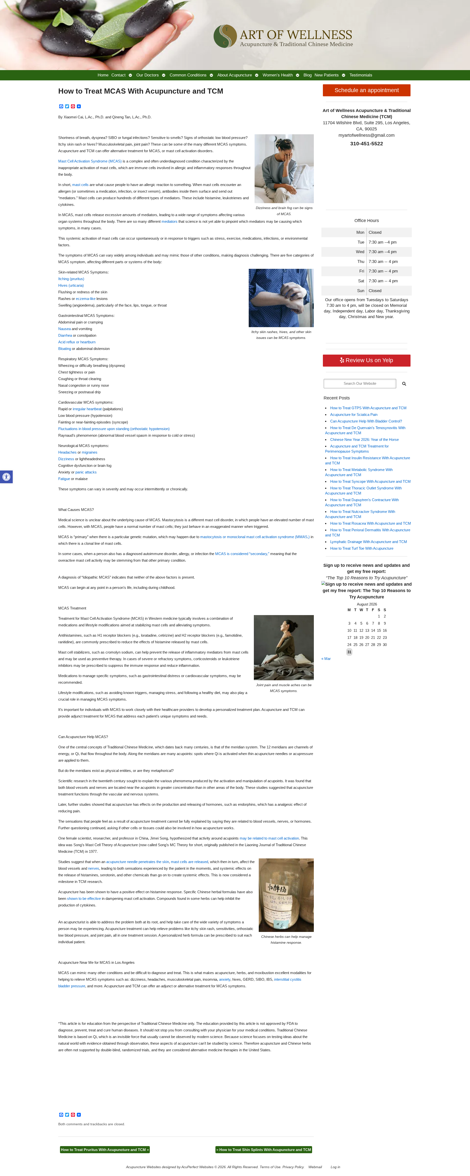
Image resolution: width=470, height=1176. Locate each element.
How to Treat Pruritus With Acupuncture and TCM (105, 1150)
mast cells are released (189, 862)
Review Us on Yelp (368, 360)
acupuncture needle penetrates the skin (137, 862)
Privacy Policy (293, 1167)
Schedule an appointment (367, 90)
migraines (89, 452)
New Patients (327, 75)
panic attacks (86, 472)
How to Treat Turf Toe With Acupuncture (361, 548)
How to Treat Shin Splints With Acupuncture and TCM (263, 1150)
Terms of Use (270, 1167)
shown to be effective (84, 898)
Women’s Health (278, 75)
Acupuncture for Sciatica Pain (353, 414)
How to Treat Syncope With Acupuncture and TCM (370, 481)
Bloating (64, 349)
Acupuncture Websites (143, 1167)
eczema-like (85, 299)
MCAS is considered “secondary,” (242, 554)
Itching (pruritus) (71, 279)
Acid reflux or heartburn (76, 342)
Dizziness (66, 459)
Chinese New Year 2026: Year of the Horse (364, 439)
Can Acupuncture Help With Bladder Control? (366, 421)
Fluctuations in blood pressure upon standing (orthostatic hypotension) (114, 429)
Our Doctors (147, 75)
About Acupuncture (234, 75)
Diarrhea (65, 335)
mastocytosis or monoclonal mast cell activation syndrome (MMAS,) (255, 537)
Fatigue (64, 479)
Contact (118, 75)
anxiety (224, 979)
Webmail (315, 1167)
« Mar (326, 658)
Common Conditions (188, 75)
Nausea (64, 329)
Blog (308, 75)
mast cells (80, 185)
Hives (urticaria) (71, 285)
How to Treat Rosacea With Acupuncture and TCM (370, 523)
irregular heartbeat (87, 409)
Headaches (67, 452)
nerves (93, 868)
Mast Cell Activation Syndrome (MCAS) (90, 161)
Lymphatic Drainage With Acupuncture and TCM (368, 542)
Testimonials (361, 75)
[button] (6, 476)
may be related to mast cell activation (269, 838)
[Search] (404, 384)
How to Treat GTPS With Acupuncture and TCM (368, 408)
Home (103, 75)
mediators (169, 221)
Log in (335, 1167)
